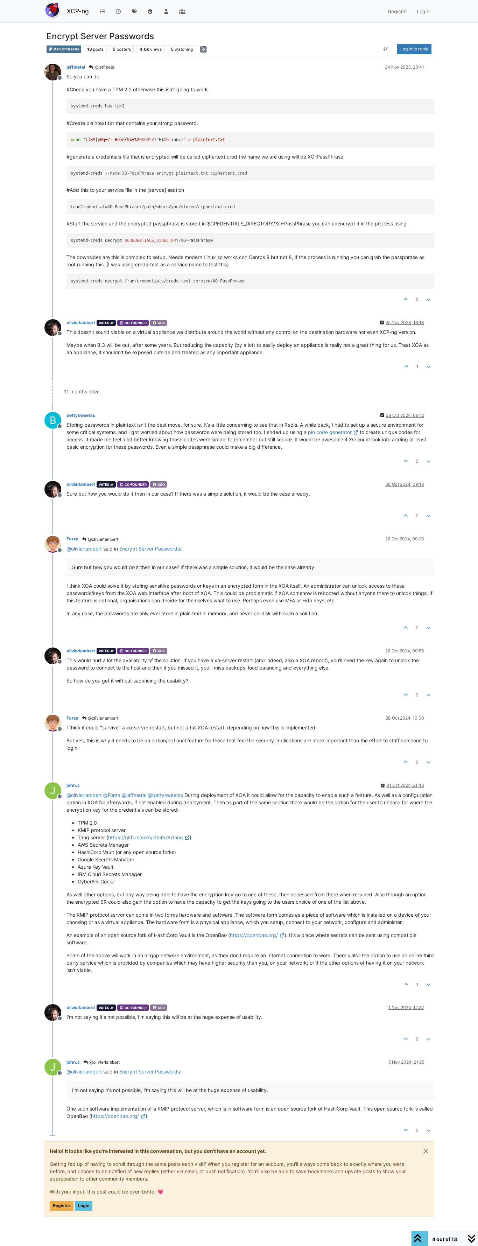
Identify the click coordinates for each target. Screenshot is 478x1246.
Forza (72, 538)
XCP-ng (78, 11)
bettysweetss (80, 415)
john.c (73, 785)
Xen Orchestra (66, 49)
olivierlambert (80, 322)
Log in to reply (414, 48)
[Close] (426, 1151)
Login (83, 1205)
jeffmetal (75, 67)
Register (61, 1205)
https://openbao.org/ (254, 935)
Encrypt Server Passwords (149, 549)
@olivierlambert (102, 539)
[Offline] (55, 72)
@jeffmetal (104, 67)
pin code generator (330, 432)
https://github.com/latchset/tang (145, 837)
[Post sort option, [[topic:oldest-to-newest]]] (386, 49)
